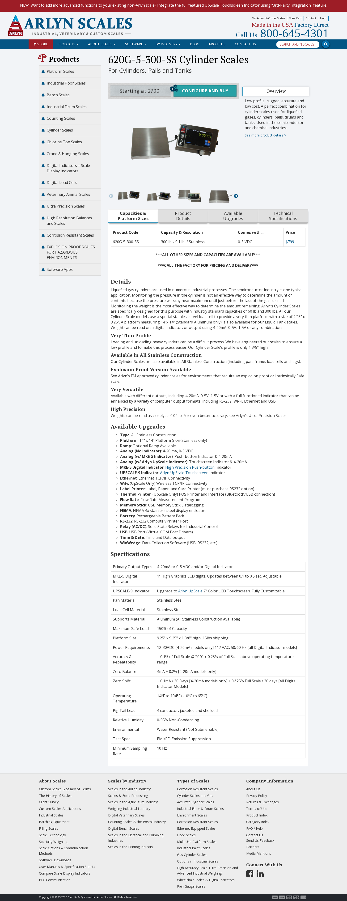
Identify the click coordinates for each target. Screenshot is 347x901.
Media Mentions (258, 853)
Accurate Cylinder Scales (195, 802)
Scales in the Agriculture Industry (133, 802)
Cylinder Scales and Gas (195, 795)
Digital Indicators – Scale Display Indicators (68, 168)
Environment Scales (192, 815)
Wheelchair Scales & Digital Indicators (206, 880)
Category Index (257, 822)
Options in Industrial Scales (197, 861)
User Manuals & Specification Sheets (67, 866)
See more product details (264, 135)
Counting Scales (61, 118)
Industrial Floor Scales (66, 83)
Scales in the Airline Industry (129, 789)
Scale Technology (52, 835)
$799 (290, 241)
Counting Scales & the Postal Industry (137, 822)
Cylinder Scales (60, 130)
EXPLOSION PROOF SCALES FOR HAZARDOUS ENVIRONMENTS (71, 252)
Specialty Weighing (53, 841)
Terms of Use (256, 808)
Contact (311, 18)
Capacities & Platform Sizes (133, 215)
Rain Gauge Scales (191, 886)
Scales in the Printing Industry (130, 847)
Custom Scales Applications (60, 808)
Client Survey (49, 802)
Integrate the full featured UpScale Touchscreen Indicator (208, 5)
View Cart (295, 18)
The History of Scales (55, 795)
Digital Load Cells (62, 182)
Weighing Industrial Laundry (129, 808)
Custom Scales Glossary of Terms (65, 789)
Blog (194, 44)
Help (323, 18)
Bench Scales (58, 95)
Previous (111, 196)
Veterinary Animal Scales (68, 194)
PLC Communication (54, 880)
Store (42, 44)
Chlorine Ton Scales (64, 141)
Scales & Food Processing (128, 795)
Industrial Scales (51, 815)
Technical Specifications (283, 215)
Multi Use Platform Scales (196, 841)
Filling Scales (48, 828)
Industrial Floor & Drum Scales (200, 808)
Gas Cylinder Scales (192, 854)
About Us (217, 44)
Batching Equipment (54, 822)
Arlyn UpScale (190, 591)
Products (66, 44)
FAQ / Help (254, 828)
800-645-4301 (282, 33)
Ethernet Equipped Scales (196, 828)
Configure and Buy (205, 91)
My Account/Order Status (268, 18)
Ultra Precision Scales (66, 206)
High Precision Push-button (190, 467)
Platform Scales (60, 71)
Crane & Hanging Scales (68, 153)
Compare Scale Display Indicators (64, 873)
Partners (252, 847)
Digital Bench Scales (123, 828)
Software (134, 44)
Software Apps (60, 269)
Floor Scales (186, 835)
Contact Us (245, 44)
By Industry (167, 44)
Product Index (256, 815)
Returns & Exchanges (262, 802)
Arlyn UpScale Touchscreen (184, 472)
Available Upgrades (233, 215)
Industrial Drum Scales (67, 106)
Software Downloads (55, 860)
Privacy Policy (256, 795)
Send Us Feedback (260, 840)
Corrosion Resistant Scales (70, 235)
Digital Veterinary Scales (126, 815)
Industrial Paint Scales (193, 848)
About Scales (100, 44)
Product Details (183, 215)
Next (235, 196)
